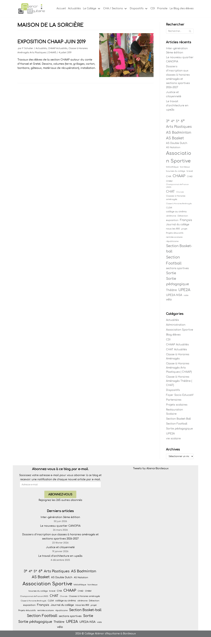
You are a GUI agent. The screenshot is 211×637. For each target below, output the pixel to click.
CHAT (170, 191)
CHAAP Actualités (57, 48)
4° (172, 121)
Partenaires (173, 399)
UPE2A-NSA (174, 295)
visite (186, 295)
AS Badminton (178, 132)
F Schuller (27, 48)
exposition (172, 220)
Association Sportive (178, 157)
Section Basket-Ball (178, 418)
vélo (169, 299)
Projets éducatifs (174, 233)
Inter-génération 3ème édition (60, 517)
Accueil (61, 8)
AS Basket (175, 138)
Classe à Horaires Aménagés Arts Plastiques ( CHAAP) (179, 367)
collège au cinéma (176, 211)
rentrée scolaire (174, 237)
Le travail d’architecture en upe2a (177, 105)
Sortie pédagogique (177, 281)
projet (184, 229)
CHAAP (179, 176)
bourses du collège (175, 171)
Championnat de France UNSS (177, 186)
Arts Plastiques (179, 127)
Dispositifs (173, 390)
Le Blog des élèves (182, 8)
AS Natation (173, 147)
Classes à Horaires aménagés (175, 197)
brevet (190, 171)
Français (186, 220)
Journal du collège (177, 224)
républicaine (172, 241)
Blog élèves (173, 334)
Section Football (173, 260)
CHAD (190, 176)
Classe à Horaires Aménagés (179, 203)
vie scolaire (173, 438)
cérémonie (171, 216)
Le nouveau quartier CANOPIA (60, 526)
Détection (183, 216)
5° (177, 121)
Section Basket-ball (179, 248)
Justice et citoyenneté (60, 547)
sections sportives (177, 268)
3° (167, 121)
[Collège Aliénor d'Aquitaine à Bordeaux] (31, 9)
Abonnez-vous (60, 494)
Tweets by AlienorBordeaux (151, 468)
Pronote (162, 8)
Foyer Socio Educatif (179, 395)
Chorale (180, 192)
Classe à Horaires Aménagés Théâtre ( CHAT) (179, 381)
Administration (175, 324)
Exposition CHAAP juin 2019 (51, 41)
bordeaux (185, 167)
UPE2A (184, 290)
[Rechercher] (190, 31)
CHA (168, 176)
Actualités (74, 8)
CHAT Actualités (176, 349)
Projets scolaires (176, 404)
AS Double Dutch (176, 143)
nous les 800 (173, 229)
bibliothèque (172, 167)
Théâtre (171, 290)
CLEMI (169, 208)
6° (183, 121)
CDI (152, 8)
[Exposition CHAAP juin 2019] (126, 76)
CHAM (169, 181)
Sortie (171, 273)
